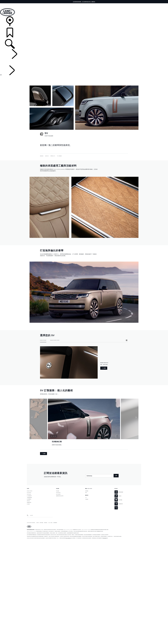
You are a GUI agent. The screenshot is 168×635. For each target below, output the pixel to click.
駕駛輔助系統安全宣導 (59, 495)
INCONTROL (58, 492)
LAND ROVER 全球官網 (31, 522)
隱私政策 (45, 522)
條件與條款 (41, 522)
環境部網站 (104, 538)
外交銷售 (28, 503)
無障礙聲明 (55, 522)
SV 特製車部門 (29, 495)
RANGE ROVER (29, 490)
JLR (86, 497)
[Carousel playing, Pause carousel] (116, 436)
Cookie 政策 (50, 522)
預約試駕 (28, 500)
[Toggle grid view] (126, 340)
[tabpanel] (84, 362)
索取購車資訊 (29, 502)
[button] (84, 4)
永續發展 (86, 499)
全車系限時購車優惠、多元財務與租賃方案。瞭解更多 (84, 1)
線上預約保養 (58, 494)
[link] (84, 22)
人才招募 (37, 522)
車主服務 (57, 490)
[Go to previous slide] (32, 417)
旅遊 (86, 492)
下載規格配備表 (29, 497)
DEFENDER (29, 494)
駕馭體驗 (86, 490)
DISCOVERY (29, 492)
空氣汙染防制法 (68, 538)
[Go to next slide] (136, 417)
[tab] (43, 340)
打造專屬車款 (29, 499)
